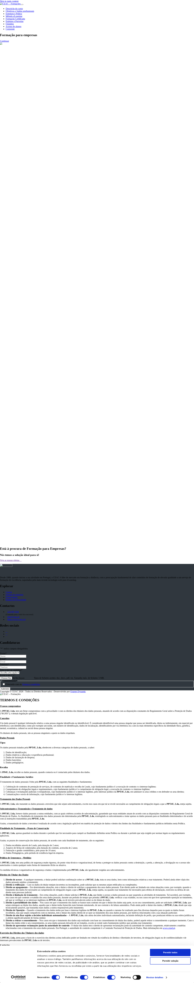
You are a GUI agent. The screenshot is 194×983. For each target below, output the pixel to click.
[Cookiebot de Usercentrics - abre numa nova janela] (18, 977)
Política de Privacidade (16, 600)
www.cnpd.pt (169, 928)
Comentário (17, 440)
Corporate (10, 29)
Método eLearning (14, 16)
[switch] (84, 977)
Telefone (4, 664)
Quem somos (11, 597)
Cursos (9, 592)
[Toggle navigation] (22, 4)
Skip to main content (9, 1)
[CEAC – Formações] (10, 4)
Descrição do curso (14, 8)
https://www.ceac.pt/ (16, 619)
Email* (16, 446)
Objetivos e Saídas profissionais (20, 11)
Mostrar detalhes (154, 977)
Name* (16, 443)
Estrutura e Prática (14, 13)
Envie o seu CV (7, 675)
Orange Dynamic (78, 691)
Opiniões (10, 24)
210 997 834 (13, 612)
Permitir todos (170, 952)
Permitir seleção (170, 961)
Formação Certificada (15, 19)
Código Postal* (21, 496)
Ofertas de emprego (14, 594)
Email (3, 659)
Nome (3, 653)
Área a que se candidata (11, 670)
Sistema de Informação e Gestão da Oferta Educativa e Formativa (113, 207)
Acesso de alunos (13, 26)
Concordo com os (23, 684)
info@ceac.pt (13, 617)
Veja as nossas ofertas (10, 560)
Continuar (4, 41)
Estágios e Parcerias (14, 21)
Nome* (18, 490)
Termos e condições (31, 684)
